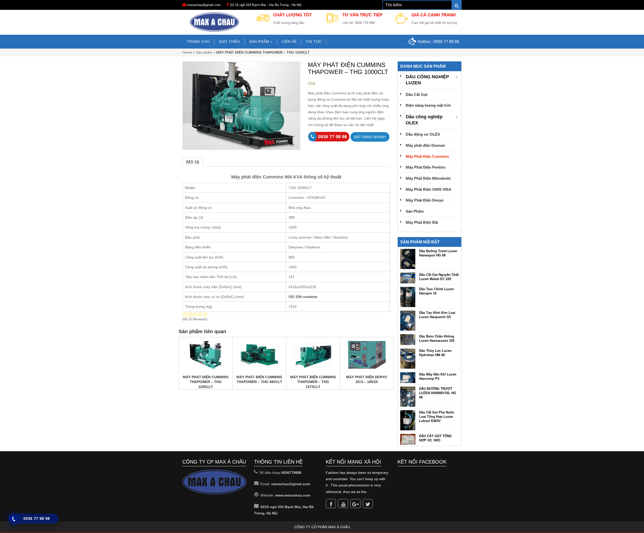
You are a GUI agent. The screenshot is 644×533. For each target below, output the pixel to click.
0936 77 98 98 (446, 42)
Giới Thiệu (229, 42)
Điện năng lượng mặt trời (428, 105)
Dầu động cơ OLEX (423, 134)
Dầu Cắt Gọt (416, 94)
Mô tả (192, 162)
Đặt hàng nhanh (370, 137)
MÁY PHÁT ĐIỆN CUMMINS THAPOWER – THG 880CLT (259, 379)
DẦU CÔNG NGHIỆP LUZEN (427, 79)
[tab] (192, 162)
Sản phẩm (259, 42)
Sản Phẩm (415, 211)
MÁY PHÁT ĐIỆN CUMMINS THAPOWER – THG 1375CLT (313, 382)
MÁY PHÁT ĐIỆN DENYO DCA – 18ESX (366, 379)
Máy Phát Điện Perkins (426, 167)
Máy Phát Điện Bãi (422, 222)
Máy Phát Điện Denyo (425, 200)
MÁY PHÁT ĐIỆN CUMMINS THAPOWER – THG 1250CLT (205, 382)
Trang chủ (198, 42)
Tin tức (314, 42)
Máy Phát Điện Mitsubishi (428, 178)
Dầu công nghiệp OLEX (424, 119)
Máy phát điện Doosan (425, 145)
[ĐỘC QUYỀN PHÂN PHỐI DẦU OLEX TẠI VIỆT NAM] (214, 22)
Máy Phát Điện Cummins (427, 156)
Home (187, 52)
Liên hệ (289, 42)
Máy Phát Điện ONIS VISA (428, 189)
